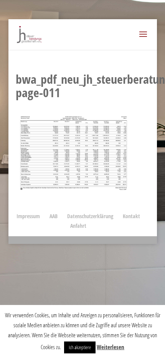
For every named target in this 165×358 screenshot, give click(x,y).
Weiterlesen (110, 347)
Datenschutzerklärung (90, 216)
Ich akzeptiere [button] (80, 347)
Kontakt (131, 216)
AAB (54, 216)
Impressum (28, 216)
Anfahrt (78, 225)
